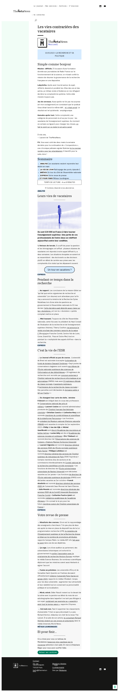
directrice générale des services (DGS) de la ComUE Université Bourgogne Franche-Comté (58, 492)
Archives (63, 6)
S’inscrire (73, 6)
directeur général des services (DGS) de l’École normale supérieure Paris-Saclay (58, 448)
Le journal (38, 6)
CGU (56, 665)
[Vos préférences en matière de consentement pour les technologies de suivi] (115, 687)
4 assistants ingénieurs (62, 384)
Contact (36, 661)
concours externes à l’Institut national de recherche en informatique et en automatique (59, 378)
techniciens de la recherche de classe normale (58, 387)
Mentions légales (59, 664)
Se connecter (39, 15)
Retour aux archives (48, 652)
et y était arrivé (71, 107)
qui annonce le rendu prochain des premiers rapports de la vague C (58, 331)
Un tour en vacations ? (59, 269)
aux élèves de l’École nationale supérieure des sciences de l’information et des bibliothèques (58, 369)
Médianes (63, 670)
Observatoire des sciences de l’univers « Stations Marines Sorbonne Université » (58, 442)
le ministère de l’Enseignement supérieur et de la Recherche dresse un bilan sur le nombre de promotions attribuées (59, 534)
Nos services (51, 6)
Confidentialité (58, 667)
